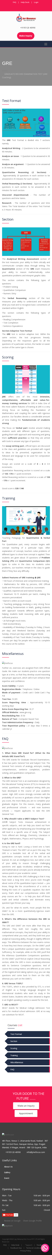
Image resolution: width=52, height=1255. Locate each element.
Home (5, 70)
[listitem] (7, 1225)
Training (14, 1055)
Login (36, 2)
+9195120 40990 (27, 27)
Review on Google (12, 1220)
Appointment (26, 1113)
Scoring (13, 1048)
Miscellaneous (16, 1062)
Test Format (16, 1034)
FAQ (14, 2)
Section (13, 1041)
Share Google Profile (32, 1220)
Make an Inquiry (26, 1105)
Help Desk (25, 2)
